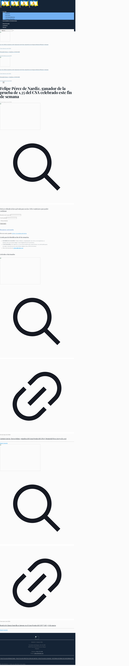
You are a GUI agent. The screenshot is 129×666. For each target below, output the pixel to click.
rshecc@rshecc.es (18, 248)
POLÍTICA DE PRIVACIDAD (7, 658)
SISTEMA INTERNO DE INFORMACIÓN (63, 658)
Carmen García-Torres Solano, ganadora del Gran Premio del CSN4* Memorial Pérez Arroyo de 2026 (33, 439)
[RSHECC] (19, 7)
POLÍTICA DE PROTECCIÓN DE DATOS (27, 658)
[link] (13, 30)
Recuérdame (4, 220)
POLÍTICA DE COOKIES (44, 658)
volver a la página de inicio (19, 233)
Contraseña (3, 217)
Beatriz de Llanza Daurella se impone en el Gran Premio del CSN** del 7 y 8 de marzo (28, 625)
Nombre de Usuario (5, 215)
